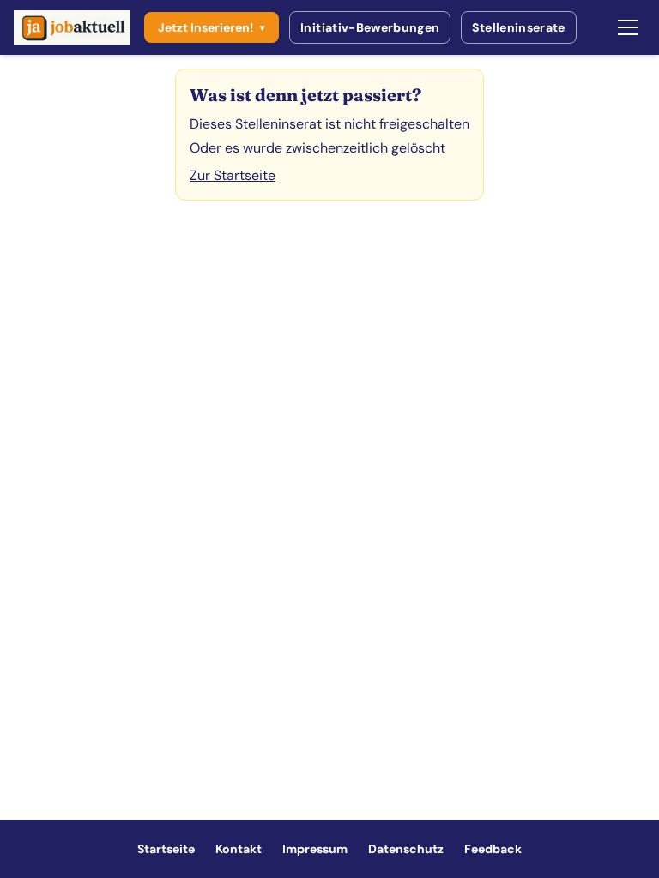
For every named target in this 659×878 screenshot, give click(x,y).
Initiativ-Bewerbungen (369, 27)
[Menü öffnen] (628, 27)
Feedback (493, 849)
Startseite (166, 849)
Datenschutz (406, 849)
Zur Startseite (232, 175)
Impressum (315, 849)
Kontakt (238, 849)
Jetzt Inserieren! (211, 27)
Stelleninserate (518, 27)
